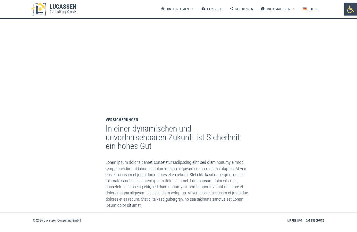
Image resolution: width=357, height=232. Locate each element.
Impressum (294, 220)
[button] (350, 9)
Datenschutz (315, 220)
